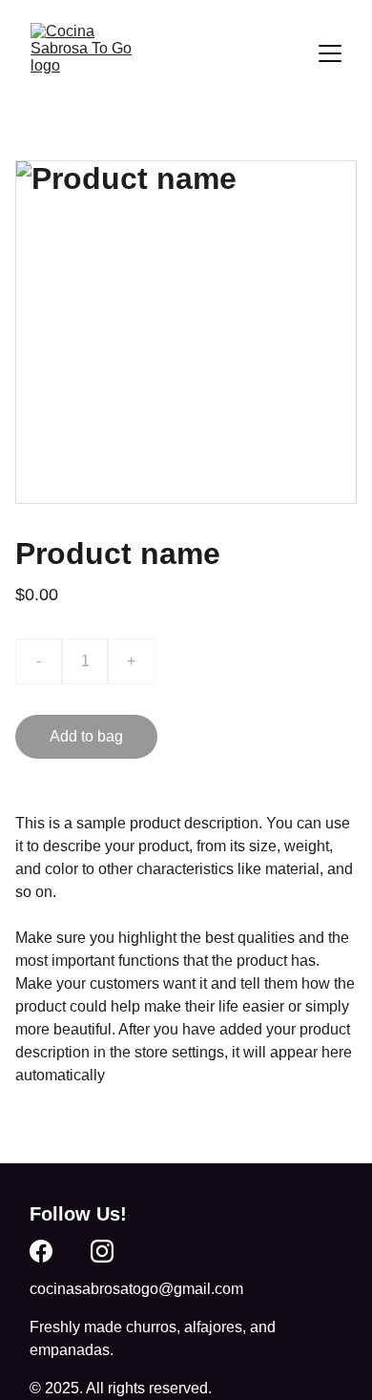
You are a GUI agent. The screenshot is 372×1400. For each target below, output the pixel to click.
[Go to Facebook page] (41, 1251)
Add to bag (86, 736)
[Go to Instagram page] (102, 1251)
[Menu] (330, 53)
